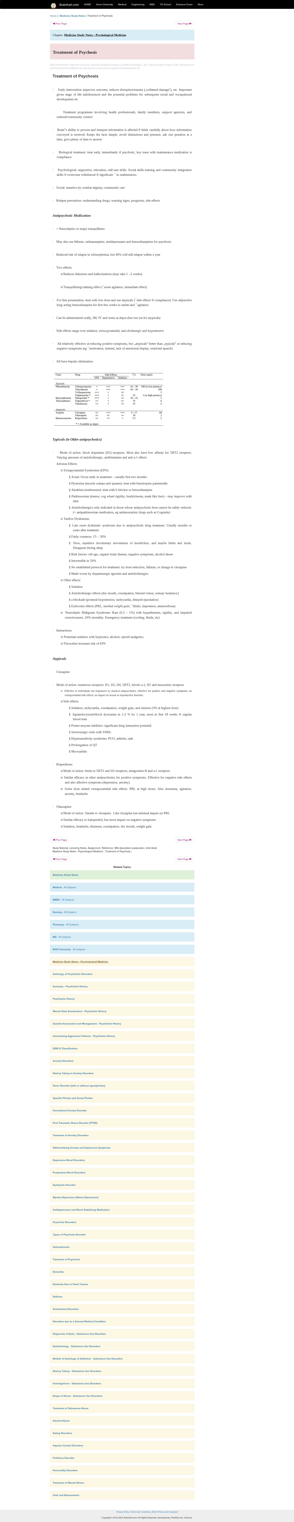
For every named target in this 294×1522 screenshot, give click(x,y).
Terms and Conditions (140, 1512)
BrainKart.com (69, 4)
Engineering (138, 4)
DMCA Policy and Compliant (165, 1512)
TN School (165, 4)
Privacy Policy (122, 1512)
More (200, 4)
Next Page (183, 23)
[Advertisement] (221, 65)
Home (53, 15)
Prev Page (61, 23)
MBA (152, 4)
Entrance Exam (184, 4)
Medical (122, 4)
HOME (87, 4)
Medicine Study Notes (72, 15)
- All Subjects (64, 887)
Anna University (104, 4)
